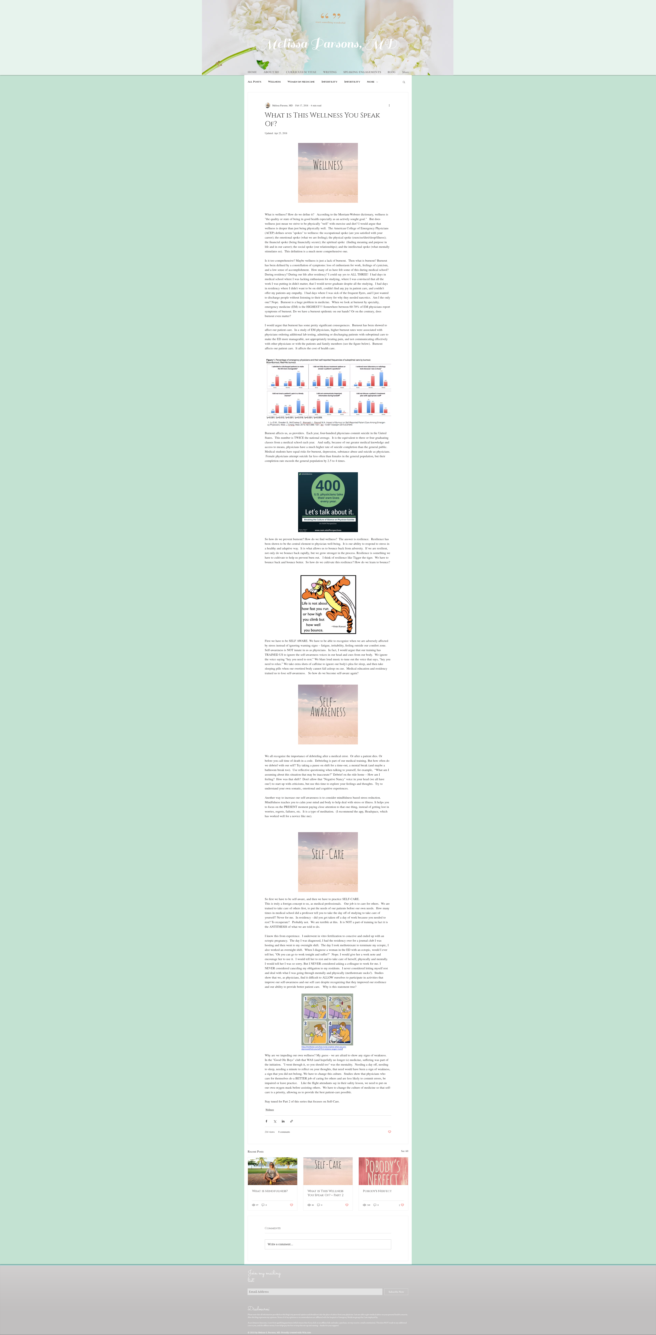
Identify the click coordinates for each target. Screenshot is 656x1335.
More (370, 81)
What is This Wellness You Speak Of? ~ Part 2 (326, 1193)
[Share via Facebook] (266, 1121)
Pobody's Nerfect (377, 1191)
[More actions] (389, 105)
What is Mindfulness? (270, 1191)
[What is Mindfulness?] (272, 1171)
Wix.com (306, 1332)
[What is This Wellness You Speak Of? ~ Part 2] (328, 1171)
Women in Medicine (301, 81)
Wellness (274, 81)
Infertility (329, 81)
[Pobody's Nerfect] (383, 1171)
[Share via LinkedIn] (283, 1121)
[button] (404, 82)
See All (404, 1151)
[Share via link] (291, 1121)
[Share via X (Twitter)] (274, 1121)
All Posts (254, 81)
